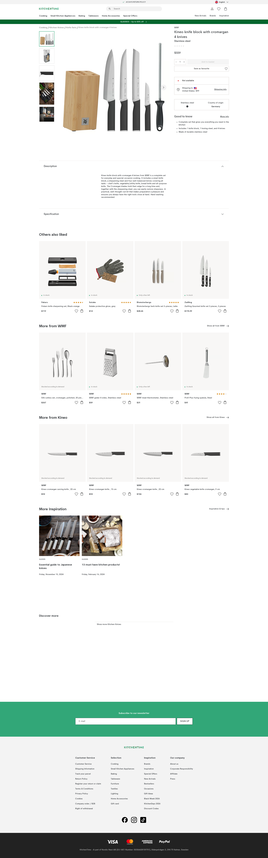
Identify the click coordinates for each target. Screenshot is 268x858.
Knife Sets (71, 27)
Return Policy (81, 779)
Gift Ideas (148, 794)
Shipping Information (84, 769)
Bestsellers (149, 784)
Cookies (79, 799)
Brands (213, 16)
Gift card (115, 804)
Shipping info (220, 89)
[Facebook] (124, 820)
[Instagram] (134, 820)
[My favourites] (219, 8)
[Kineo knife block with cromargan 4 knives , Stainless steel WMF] (114, 87)
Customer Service (83, 764)
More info (224, 117)
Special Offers (130, 16)
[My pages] (212, 8)
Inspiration (224, 16)
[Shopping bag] (225, 8)
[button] (179, 46)
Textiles (114, 789)
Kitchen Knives (56, 27)
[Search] (109, 8)
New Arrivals (200, 16)
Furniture (115, 784)
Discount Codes (151, 809)
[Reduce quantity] (176, 62)
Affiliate (173, 774)
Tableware (93, 16)
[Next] (163, 87)
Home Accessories (111, 16)
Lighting (114, 794)
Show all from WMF (216, 326)
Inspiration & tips (217, 509)
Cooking (43, 16)
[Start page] (49, 9)
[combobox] (222, 2)
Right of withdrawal (84, 809)
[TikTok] (143, 820)
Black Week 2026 (152, 799)
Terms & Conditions (84, 789)
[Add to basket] (81, 310)
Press (172, 779)
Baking (82, 16)
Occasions (149, 789)
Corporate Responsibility (181, 769)
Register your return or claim (88, 784)
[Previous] (64, 87)
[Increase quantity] (184, 62)
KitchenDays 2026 (152, 804)
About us (174, 764)
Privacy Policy (81, 794)
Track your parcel (83, 774)
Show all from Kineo (216, 417)
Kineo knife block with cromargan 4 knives (98, 27)
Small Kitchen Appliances (63, 16)
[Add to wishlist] (76, 311)
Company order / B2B (85, 804)
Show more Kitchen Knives (109, 624)
